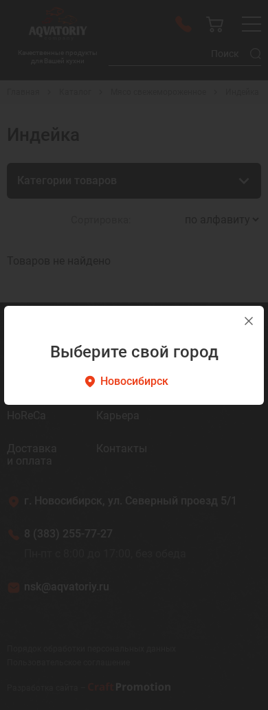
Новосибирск (134, 381)
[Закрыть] (249, 321)
